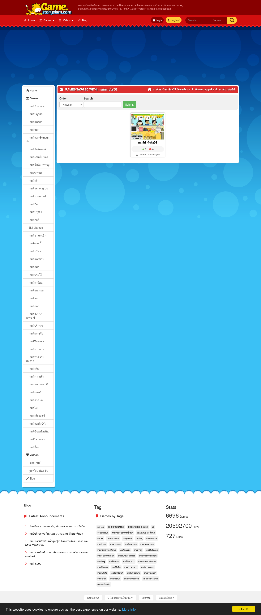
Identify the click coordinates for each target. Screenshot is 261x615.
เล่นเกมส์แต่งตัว (103, 584)
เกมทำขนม (101, 544)
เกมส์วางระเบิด (37, 235)
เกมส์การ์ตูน (35, 282)
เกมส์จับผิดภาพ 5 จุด (105, 555)
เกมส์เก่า (33, 180)
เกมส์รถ (32, 298)
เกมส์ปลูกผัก (35, 114)
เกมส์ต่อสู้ (33, 220)
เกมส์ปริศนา (35, 325)
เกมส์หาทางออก (147, 567)
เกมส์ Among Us (38, 188)
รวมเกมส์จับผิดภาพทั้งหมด (122, 532)
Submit (129, 104)
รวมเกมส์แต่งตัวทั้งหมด (146, 532)
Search (88, 98)
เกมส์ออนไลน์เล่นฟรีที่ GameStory (48, 8)
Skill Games (35, 227)
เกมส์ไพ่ (32, 408)
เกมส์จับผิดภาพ (37, 149)
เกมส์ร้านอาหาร (130, 567)
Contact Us (93, 598)
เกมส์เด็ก (33, 368)
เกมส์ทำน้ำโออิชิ (147, 142)
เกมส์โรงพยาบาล (133, 573)
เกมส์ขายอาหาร (147, 544)
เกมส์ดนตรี (34, 392)
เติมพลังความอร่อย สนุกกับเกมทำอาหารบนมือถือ (56, 526)
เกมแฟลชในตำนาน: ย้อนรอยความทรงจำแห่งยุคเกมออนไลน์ (57, 554)
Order (63, 98)
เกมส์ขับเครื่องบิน (38, 431)
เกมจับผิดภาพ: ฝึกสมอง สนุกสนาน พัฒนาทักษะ (55, 533)
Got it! (243, 609)
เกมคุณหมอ (127, 538)
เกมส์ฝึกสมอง (36, 341)
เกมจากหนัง (35, 173)
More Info (129, 609)
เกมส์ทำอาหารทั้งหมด (147, 561)
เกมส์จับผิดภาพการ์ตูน (126, 555)
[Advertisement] (130, 58)
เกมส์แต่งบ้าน (36, 259)
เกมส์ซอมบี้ (34, 243)
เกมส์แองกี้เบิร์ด (37, 423)
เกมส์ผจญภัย (35, 333)
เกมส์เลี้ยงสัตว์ (36, 416)
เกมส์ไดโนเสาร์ (37, 439)
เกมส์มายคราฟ (37, 196)
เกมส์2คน (34, 204)
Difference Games (138, 527)
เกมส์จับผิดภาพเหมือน (148, 555)
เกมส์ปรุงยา (35, 212)
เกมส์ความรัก (36, 376)
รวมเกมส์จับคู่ (102, 532)
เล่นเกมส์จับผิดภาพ (131, 578)
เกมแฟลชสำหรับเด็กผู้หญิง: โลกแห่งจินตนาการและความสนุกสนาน (56, 543)
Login (159, 20)
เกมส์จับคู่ (33, 129)
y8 (153, 527)
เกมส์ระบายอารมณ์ (34, 316)
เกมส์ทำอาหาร (36, 106)
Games (47, 20)
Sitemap (146, 598)
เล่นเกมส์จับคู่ (115, 578)
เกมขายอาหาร (113, 538)
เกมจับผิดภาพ (151, 538)
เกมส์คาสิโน (35, 400)
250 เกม (100, 527)
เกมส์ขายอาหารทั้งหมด (106, 550)
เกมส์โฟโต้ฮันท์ (117, 573)
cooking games (116, 527)
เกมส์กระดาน (36, 349)
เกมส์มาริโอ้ (35, 275)
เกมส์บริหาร (35, 251)
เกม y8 (100, 538)
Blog (84, 20)
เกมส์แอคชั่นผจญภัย (37, 139)
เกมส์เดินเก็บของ (38, 157)
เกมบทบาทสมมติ (38, 384)
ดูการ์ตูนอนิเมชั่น (38, 470)
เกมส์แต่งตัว (35, 122)
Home (31, 20)
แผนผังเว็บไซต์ (166, 598)
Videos (66, 20)
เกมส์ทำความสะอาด (35, 359)
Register (175, 20)
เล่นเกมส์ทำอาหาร (150, 578)
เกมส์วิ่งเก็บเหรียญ (38, 165)
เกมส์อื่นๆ (33, 447)
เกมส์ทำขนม (114, 561)
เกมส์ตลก (33, 306)
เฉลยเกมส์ (34, 463)
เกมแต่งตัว (101, 578)
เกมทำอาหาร (115, 544)
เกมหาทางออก (150, 573)
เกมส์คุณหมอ (36, 290)
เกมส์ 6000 (34, 563)
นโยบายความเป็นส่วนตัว (120, 598)
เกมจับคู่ (139, 538)
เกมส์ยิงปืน (116, 567)
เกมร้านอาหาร (131, 544)
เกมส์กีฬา (33, 267)
